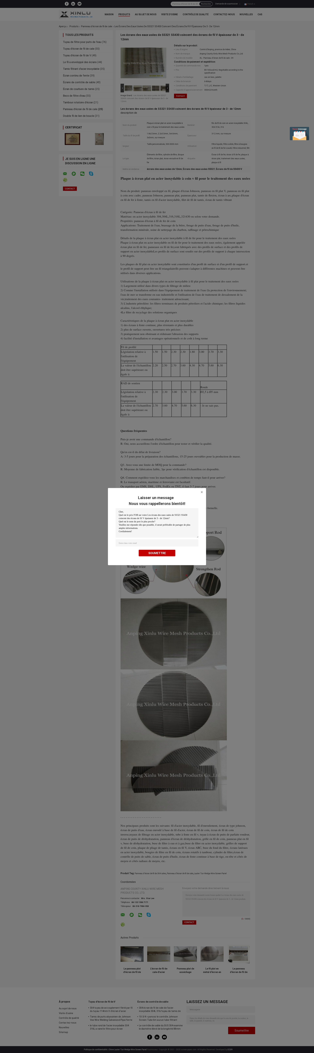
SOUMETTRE (157, 553)
